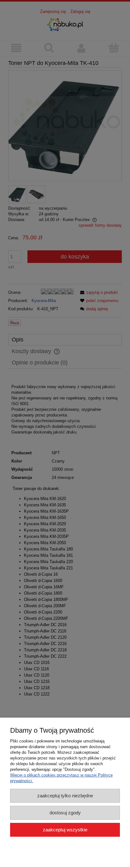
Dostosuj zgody (65, 812)
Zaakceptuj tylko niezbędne (65, 795)
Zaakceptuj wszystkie (65, 829)
